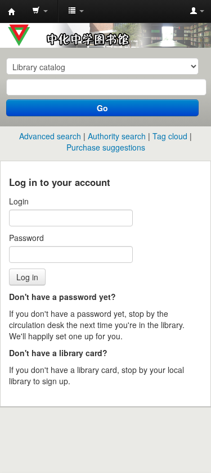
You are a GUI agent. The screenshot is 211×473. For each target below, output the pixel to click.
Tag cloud (169, 136)
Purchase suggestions (105, 147)
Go (102, 107)
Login (19, 201)
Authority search (117, 136)
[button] (40, 11)
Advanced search (50, 136)
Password (26, 237)
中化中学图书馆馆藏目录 (12, 12)
